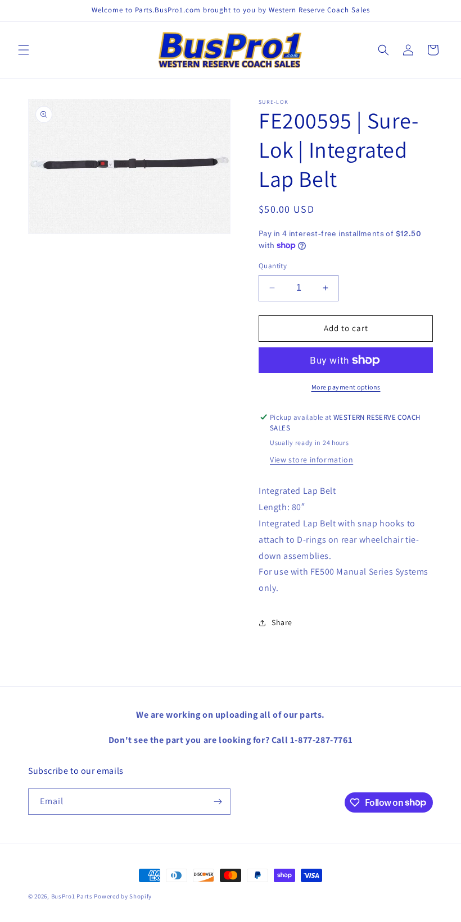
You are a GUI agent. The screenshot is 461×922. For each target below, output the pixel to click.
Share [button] (282, 622)
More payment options (346, 387)
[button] (23, 50)
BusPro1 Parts (72, 896)
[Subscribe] (217, 801)
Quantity (273, 265)
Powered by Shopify (123, 896)
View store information (311, 460)
